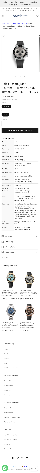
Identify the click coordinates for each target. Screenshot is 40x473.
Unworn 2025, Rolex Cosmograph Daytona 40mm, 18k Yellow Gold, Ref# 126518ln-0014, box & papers (10, 293)
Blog (5, 363)
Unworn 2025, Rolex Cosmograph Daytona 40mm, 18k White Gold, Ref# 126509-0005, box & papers (10, 324)
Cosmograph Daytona (19, 23)
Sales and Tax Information (12, 417)
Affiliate (6, 358)
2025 (5, 115)
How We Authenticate (11, 435)
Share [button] (6, 258)
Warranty (7, 395)
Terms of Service (9, 381)
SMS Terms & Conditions (12, 368)
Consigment (8, 390)
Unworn (6, 107)
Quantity (4, 119)
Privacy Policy (8, 385)
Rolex (9, 23)
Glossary (7, 444)
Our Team (7, 354)
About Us (7, 349)
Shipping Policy (9, 408)
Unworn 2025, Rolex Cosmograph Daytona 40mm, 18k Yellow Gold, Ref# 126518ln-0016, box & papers (29, 293)
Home (4, 23)
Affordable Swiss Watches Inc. (17, 469)
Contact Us (7, 449)
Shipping (4, 99)
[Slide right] (24, 76)
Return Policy (8, 412)
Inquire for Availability (20, 130)
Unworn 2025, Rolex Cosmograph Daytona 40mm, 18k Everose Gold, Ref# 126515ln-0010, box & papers (28, 324)
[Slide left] (15, 76)
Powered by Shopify (28, 469)
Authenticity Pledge (10, 439)
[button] (2, 15)
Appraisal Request (10, 422)
